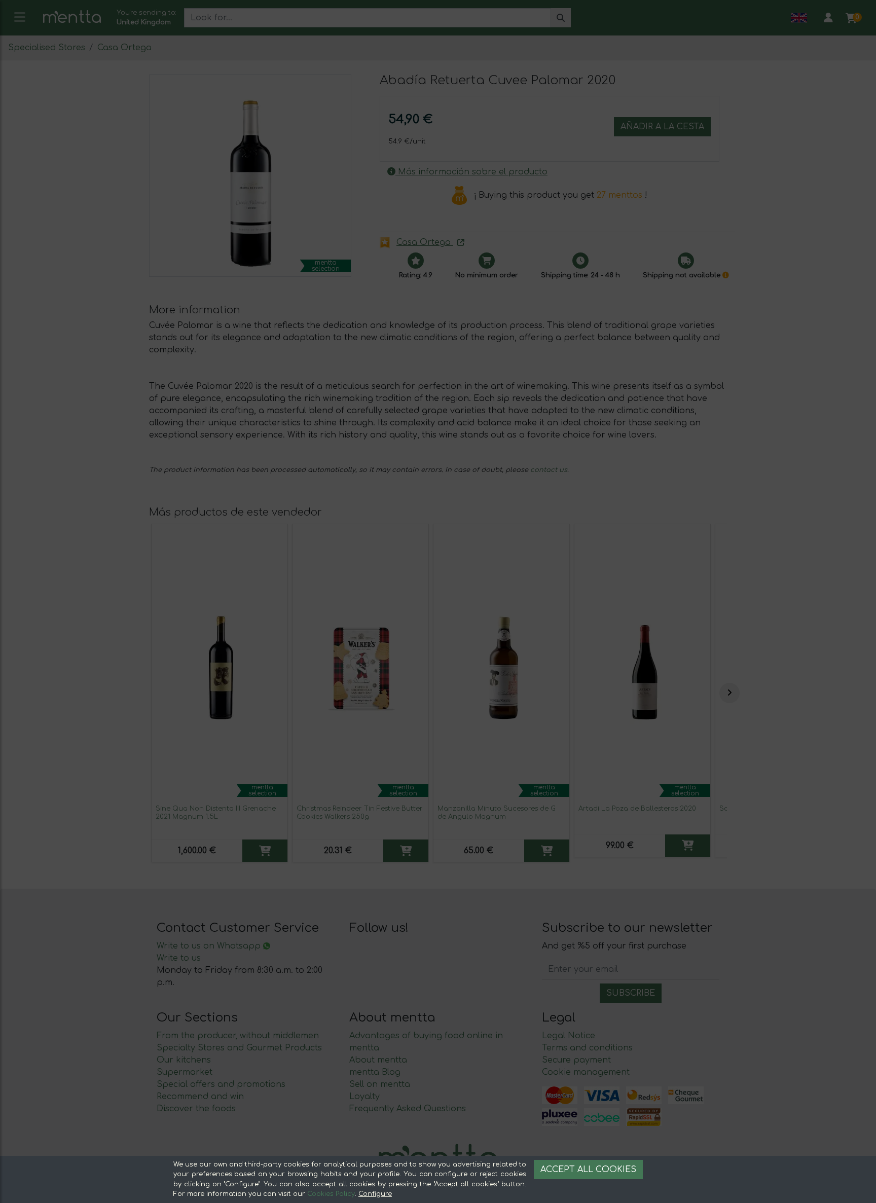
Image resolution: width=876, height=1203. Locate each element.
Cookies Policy (331, 1193)
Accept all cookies (588, 1169)
